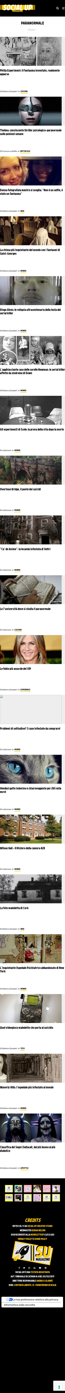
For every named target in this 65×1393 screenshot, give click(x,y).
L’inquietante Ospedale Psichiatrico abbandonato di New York (32, 970)
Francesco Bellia (8, 151)
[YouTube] (40, 1268)
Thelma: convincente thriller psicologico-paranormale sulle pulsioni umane (31, 132)
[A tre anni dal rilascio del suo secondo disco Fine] (56, 1188)
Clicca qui (49, 1235)
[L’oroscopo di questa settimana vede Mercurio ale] (56, 1197)
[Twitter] (24, 1268)
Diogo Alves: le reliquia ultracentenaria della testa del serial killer (30, 312)
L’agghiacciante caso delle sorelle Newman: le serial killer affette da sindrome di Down (32, 371)
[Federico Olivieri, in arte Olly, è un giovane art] (37, 1188)
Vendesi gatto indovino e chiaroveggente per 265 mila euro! (30, 790)
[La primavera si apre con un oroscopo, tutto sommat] (28, 1197)
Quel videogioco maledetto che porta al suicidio (26, 1028)
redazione (5, 450)
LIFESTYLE (24, 1168)
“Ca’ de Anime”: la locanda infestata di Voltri (25, 549)
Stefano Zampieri (8, 91)
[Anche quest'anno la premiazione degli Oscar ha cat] (37, 1197)
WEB (22, 211)
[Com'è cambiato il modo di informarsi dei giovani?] (9, 1197)
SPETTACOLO (25, 151)
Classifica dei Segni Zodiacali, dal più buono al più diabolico (27, 1149)
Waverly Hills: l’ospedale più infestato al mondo (27, 1087)
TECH (22, 1049)
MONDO (23, 271)
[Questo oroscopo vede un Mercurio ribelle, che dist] (9, 1188)
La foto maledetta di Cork (14, 908)
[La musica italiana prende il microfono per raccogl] (28, 1188)
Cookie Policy (40, 1239)
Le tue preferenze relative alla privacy (35, 1299)
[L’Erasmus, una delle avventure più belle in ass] (47, 1188)
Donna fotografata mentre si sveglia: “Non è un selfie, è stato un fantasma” (31, 192)
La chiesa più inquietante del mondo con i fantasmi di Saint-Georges (30, 252)
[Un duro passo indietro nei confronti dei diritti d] (18, 1188)
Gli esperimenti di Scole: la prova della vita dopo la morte (32, 429)
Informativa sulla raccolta (19, 1304)
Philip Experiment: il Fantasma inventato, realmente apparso (30, 72)
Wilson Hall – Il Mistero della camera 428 (22, 848)
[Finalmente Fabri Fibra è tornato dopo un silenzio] (18, 1197)
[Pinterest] (45, 1268)
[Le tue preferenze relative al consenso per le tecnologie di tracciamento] (59, 1387)
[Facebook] (19, 1268)
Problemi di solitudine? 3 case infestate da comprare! (30, 728)
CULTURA (24, 92)
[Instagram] (29, 1268)
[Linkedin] (34, 1268)
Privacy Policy (25, 1239)
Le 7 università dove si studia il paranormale (25, 609)
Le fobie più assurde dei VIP (15, 669)
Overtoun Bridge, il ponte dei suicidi (20, 489)
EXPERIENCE (25, 690)
